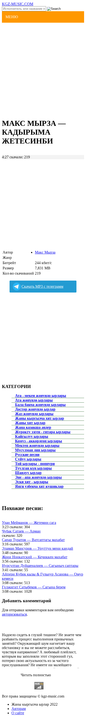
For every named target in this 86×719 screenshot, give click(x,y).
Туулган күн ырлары (33, 468)
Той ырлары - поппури (35, 464)
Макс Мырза (45, 252)
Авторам (18, 709)
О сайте (17, 713)
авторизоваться (14, 614)
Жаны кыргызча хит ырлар (39, 418)
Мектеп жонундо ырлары (37, 445)
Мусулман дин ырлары (35, 450)
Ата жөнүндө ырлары (34, 400)
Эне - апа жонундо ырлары (38, 477)
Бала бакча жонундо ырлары (40, 405)
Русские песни (27, 455)
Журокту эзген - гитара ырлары (42, 432)
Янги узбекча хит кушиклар (39, 486)
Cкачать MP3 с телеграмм (42, 286)
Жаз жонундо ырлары (34, 414)
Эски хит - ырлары (31, 482)
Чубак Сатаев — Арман (21, 531)
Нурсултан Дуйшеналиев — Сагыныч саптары (40, 566)
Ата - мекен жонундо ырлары (40, 396)
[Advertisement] (43, 70)
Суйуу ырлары (28, 459)
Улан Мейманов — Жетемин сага (29, 523)
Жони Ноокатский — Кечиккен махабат (34, 557)
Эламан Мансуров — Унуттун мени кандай (37, 548)
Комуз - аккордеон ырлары (38, 441)
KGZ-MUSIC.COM (17, 4)
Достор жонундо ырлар (35, 409)
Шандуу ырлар (28, 473)
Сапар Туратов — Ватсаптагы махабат (33, 540)
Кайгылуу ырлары (31, 436)
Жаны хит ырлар (30, 423)
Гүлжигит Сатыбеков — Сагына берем (33, 587)
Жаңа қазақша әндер (33, 427)
